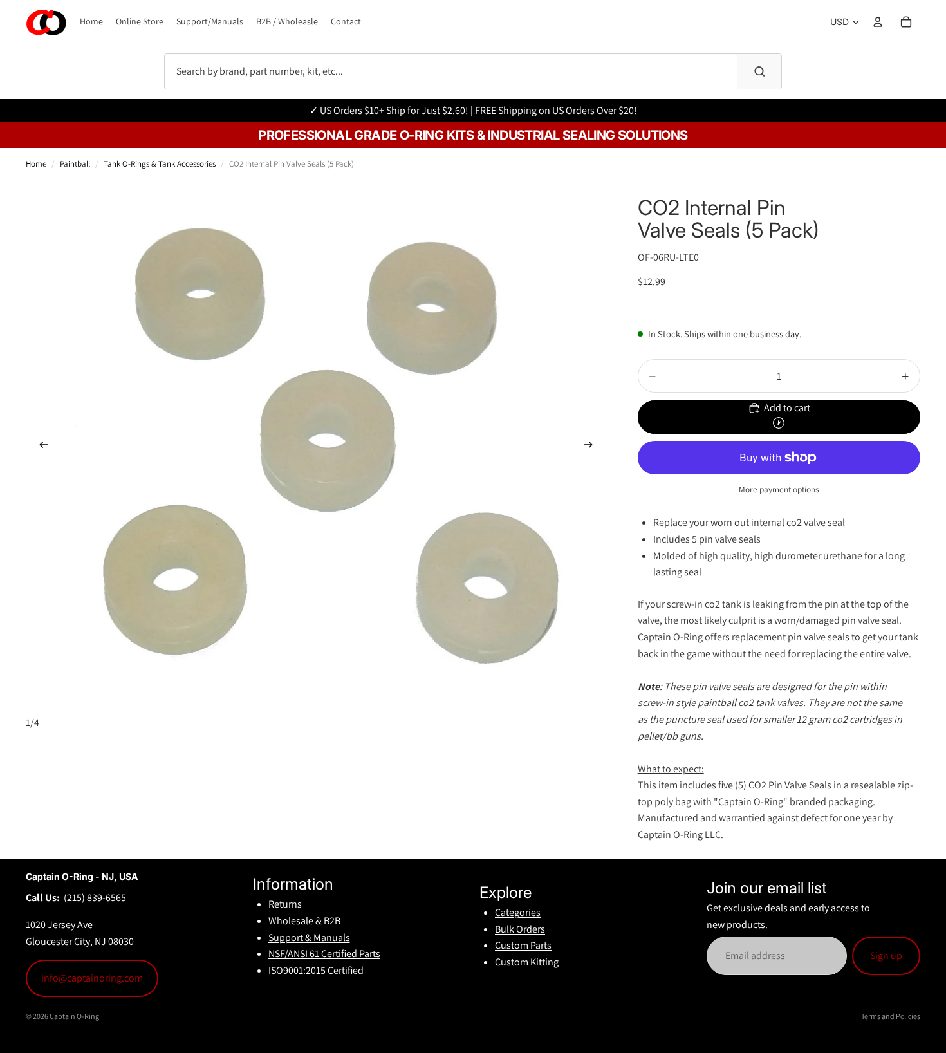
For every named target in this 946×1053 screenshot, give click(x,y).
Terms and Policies (890, 1016)
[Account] (878, 22)
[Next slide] (593, 447)
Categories (518, 912)
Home (36, 163)
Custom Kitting (527, 962)
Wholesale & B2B (304, 920)
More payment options (779, 489)
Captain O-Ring (74, 1016)
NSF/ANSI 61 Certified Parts (324, 953)
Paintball (75, 163)
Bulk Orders (520, 929)
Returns (285, 904)
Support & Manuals (309, 937)
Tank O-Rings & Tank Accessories (160, 163)
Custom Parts (523, 945)
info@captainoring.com (92, 978)
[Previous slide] (40, 447)
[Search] (759, 71)
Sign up (886, 955)
